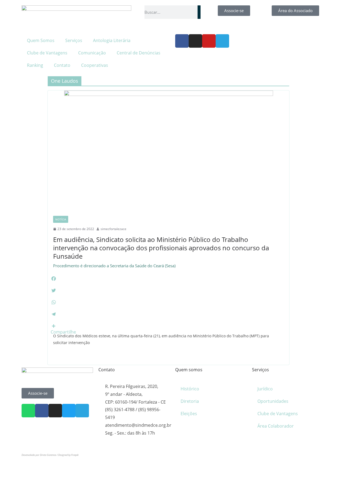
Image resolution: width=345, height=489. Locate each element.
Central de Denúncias (138, 53)
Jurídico (265, 389)
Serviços (73, 40)
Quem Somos (40, 40)
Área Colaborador (275, 426)
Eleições (189, 414)
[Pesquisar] (199, 12)
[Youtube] (209, 41)
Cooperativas (94, 65)
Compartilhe (63, 332)
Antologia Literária (111, 40)
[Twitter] (68, 410)
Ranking (35, 65)
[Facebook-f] (182, 41)
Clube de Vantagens (47, 53)
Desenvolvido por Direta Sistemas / (40, 455)
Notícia (60, 219)
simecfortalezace (113, 229)
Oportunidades (272, 401)
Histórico (190, 389)
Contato (62, 65)
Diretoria (190, 401)
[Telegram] (222, 41)
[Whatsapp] (28, 410)
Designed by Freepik (68, 455)
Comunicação (92, 53)
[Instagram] (195, 41)
